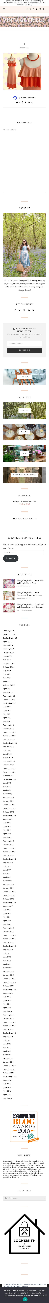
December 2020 (9, 732)
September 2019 (9, 779)
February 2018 (8, 841)
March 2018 (7, 837)
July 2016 (6, 910)
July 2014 (7, 997)
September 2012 (9, 1077)
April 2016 (7, 921)
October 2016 (8, 899)
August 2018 (8, 819)
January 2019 (8, 801)
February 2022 (9, 696)
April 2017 (7, 877)
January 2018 (8, 845)
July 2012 (7, 1084)
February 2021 (8, 725)
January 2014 (8, 1019)
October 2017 (8, 856)
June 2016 (7, 913)
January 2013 (8, 1062)
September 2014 (9, 990)
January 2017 (8, 888)
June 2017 (7, 870)
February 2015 (8, 971)
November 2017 (9, 852)
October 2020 (9, 740)
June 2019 (7, 783)
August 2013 (8, 1037)
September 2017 (9, 859)
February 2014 (8, 1015)
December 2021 (9, 700)
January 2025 (8, 653)
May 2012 (7, 1091)
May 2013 (7, 1048)
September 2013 (9, 1033)
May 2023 (7, 678)
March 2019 (7, 794)
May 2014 (7, 1004)
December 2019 (9, 769)
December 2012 (9, 1066)
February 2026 (9, 631)
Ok (25, 1299)
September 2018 (9, 816)
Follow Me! (24, 504)
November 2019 (9, 772)
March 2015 (7, 968)
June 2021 (7, 711)
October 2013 (8, 1029)
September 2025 (10, 638)
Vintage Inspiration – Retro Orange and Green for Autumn (29, 594)
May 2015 (7, 961)
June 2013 (7, 1044)
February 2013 (8, 1058)
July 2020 (7, 750)
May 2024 (7, 660)
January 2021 (8, 729)
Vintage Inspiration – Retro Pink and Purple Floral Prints (30, 582)
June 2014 (7, 1000)
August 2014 (8, 993)
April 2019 (7, 790)
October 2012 (8, 1073)
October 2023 (8, 667)
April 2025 (7, 642)
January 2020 (8, 765)
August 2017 (8, 863)
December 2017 (9, 848)
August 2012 (8, 1080)
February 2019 (8, 798)
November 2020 (9, 736)
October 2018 (8, 812)
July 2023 (7, 671)
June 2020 (7, 754)
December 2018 (9, 805)
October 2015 (8, 942)
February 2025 (9, 649)
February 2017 (8, 884)
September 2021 (9, 703)
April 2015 (7, 964)
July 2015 (7, 953)
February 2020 (9, 761)
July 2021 (7, 707)
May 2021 (7, 714)
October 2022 (9, 685)
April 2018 (7, 834)
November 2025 (9, 634)
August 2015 (8, 950)
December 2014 (9, 979)
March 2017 (7, 881)
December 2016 (9, 892)
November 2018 (9, 808)
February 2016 (8, 928)
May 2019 (7, 787)
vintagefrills (28, 98)
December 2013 (9, 1022)
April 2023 (7, 682)
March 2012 (7, 1098)
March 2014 (7, 1011)
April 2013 (7, 1051)
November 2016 (9, 895)
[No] (46, 1295)
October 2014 (8, 986)
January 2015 (8, 975)
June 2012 (7, 1087)
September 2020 (10, 743)
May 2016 (7, 917)
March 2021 (7, 721)
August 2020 (8, 747)
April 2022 (7, 689)
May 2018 (7, 830)
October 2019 (8, 776)
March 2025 (8, 645)
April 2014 (7, 1008)
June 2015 (7, 957)
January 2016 (8, 932)
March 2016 (7, 924)
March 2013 (7, 1055)
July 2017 (6, 866)
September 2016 (9, 903)
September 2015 (9, 946)
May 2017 (6, 874)
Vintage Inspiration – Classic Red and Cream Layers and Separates (30, 606)
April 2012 (7, 1095)
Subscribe (10, 558)
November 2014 (9, 982)
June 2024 (7, 656)
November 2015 (9, 939)
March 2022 (8, 692)
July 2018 (6, 823)
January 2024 (8, 663)
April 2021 (7, 718)
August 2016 (8, 906)
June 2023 (7, 674)
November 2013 (9, 1026)
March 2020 (8, 758)
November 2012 (9, 1069)
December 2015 (9, 935)
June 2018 (7, 827)
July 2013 (6, 1040)
